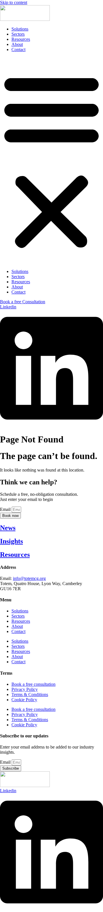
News (7, 527)
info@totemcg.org (29, 578)
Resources (20, 39)
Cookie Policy (24, 699)
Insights (11, 541)
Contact (18, 49)
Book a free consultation (33, 684)
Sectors (18, 34)
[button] (51, 160)
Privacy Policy (24, 689)
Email (6, 509)
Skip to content (13, 2)
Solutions (19, 29)
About (17, 44)
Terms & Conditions (29, 694)
